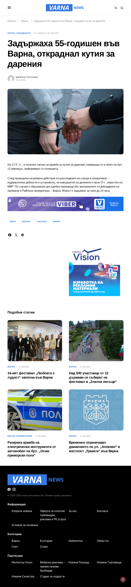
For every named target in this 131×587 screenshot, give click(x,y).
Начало (12, 21)
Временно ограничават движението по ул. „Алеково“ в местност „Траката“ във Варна (94, 447)
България (46, 540)
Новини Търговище (109, 562)
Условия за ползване (25, 525)
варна (13, 221)
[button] (9, 8)
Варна (24, 21)
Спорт (44, 546)
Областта (103, 540)
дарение (26, 221)
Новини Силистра (23, 576)
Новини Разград (78, 562)
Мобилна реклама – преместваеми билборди (52, 566)
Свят (15, 546)
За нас (72, 511)
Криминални (24, 436)
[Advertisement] (35, 278)
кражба (56, 221)
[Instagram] (14, 489)
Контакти (102, 511)
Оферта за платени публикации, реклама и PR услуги (53, 515)
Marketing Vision (22, 562)
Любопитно (75, 540)
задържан (42, 221)
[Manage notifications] (123, 579)
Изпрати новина (22, 511)
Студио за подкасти (52, 576)
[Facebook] (9, 489)
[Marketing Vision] (94, 270)
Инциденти (23, 33)
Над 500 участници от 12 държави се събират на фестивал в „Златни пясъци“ (93, 377)
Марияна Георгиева (27, 77)
